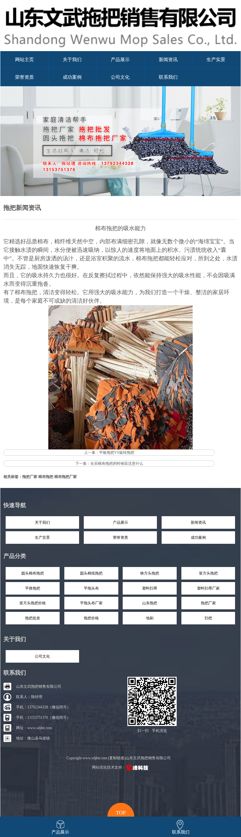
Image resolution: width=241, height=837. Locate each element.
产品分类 (14, 556)
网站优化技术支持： (109, 767)
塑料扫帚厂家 (208, 588)
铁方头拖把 (149, 573)
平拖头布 (91, 588)
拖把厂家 (29, 476)
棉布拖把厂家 (65, 476)
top (121, 812)
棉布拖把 (26, 292)
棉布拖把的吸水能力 (120, 228)
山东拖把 (149, 603)
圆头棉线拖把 (91, 573)
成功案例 (72, 77)
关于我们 (72, 59)
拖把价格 (91, 618)
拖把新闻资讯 (22, 207)
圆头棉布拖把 (32, 573)
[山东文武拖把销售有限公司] (120, 50)
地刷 (149, 618)
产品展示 (120, 59)
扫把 (208, 618)
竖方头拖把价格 (32, 603)
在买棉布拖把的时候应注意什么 (116, 463)
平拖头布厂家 (91, 603)
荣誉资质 (24, 77)
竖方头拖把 (208, 573)
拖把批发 (32, 618)
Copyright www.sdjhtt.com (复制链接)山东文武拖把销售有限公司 (119, 758)
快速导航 (14, 505)
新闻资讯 (168, 59)
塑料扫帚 (149, 588)
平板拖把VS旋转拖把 (116, 452)
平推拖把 (32, 588)
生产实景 (215, 59)
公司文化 (120, 77)
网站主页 (24, 59)
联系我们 (168, 77)
